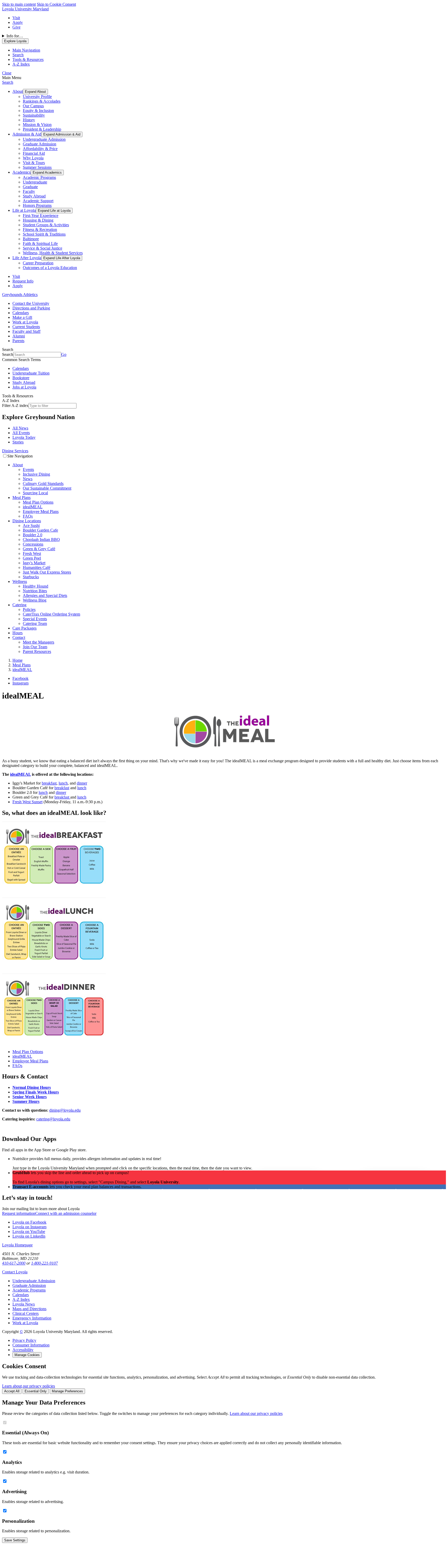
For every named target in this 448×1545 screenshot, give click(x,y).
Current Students (26, 326)
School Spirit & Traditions (44, 234)
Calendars (20, 313)
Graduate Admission (39, 144)
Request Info (22, 281)
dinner (82, 783)
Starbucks (31, 577)
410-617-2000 (13, 1263)
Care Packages (24, 628)
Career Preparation (38, 263)
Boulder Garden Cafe (40, 530)
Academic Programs (39, 177)
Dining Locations (26, 521)
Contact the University (30, 303)
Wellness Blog (34, 600)
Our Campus (33, 106)
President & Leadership (42, 129)
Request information (18, 1213)
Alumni (18, 336)
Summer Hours (25, 1101)
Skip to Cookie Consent (56, 4)
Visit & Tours (34, 162)
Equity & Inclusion (38, 110)
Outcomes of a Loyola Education (50, 267)
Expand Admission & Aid (61, 134)
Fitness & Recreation (40, 229)
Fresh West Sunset (27, 802)
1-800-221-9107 (44, 1263)
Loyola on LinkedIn (28, 1236)
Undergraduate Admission (44, 139)
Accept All (11, 1391)
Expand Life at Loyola (54, 211)
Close (6, 73)
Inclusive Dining (36, 474)
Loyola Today (24, 437)
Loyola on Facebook (29, 1222)
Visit (16, 18)
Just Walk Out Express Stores (47, 572)
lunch (63, 783)
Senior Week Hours (29, 1097)
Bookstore (20, 378)
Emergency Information (31, 1318)
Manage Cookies (27, 1355)
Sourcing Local (35, 493)
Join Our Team (35, 647)
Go (63, 354)
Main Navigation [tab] (26, 50)
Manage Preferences (67, 1391)
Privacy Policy (24, 1340)
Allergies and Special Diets (45, 595)
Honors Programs (37, 205)
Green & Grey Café (39, 549)
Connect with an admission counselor (65, 1213)
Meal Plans (21, 497)
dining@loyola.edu (65, 1110)
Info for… (14, 36)
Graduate (30, 187)
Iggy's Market (34, 563)
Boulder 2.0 (32, 535)
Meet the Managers (38, 642)
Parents (18, 340)
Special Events (35, 619)
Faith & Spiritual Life (40, 243)
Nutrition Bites (35, 591)
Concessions (33, 544)
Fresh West (32, 553)
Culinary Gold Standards (43, 483)
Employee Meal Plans (41, 511)
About (17, 91)
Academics (21, 172)
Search (7, 82)
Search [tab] (18, 55)
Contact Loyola (14, 1272)
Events (28, 469)
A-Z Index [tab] (21, 64)
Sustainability (34, 115)
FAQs (28, 516)
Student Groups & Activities (46, 225)
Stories (18, 442)
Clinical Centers (25, 1313)
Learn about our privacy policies (28, 1386)
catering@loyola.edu (53, 1119)
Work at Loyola (25, 322)
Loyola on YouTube (28, 1231)
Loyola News (23, 1304)
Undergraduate (35, 182)
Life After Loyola (26, 258)
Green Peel (32, 558)
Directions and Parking (31, 308)
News (27, 479)
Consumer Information (31, 1345)
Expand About (35, 92)
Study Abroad (34, 196)
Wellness (19, 581)
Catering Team (35, 623)
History (29, 120)
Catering (19, 605)
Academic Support (38, 201)
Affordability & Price (40, 148)
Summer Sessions (37, 167)
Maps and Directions (29, 1309)
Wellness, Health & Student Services (53, 253)
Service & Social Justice (42, 248)
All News (20, 428)
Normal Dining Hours (31, 1087)
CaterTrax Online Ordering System (51, 614)
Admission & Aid (26, 134)
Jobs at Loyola (24, 387)
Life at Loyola (24, 210)
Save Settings (14, 1540)
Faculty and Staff (26, 331)
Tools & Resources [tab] (28, 59)
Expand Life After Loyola (61, 258)
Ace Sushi (31, 525)
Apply (17, 22)
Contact (18, 637)
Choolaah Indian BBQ (41, 539)
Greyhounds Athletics (20, 294)
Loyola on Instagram (29, 1227)
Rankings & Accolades (41, 101)
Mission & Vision (37, 124)
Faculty (29, 191)
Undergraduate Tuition (31, 373)
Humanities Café (36, 567)
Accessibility (22, 1350)
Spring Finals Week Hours (35, 1092)
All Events (21, 433)
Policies (29, 609)
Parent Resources (37, 651)
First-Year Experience (40, 215)
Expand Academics (47, 172)
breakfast (49, 783)
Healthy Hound (35, 586)
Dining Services (15, 451)
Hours (17, 633)
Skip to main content (19, 4)
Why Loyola (33, 158)
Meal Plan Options (38, 502)
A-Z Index (21, 1299)
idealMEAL (33, 507)
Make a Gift (22, 317)
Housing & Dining (38, 220)
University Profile (37, 96)
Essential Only (36, 1391)
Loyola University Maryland (25, 9)
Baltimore (31, 239)
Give (16, 27)
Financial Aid (34, 153)
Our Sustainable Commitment (47, 488)
